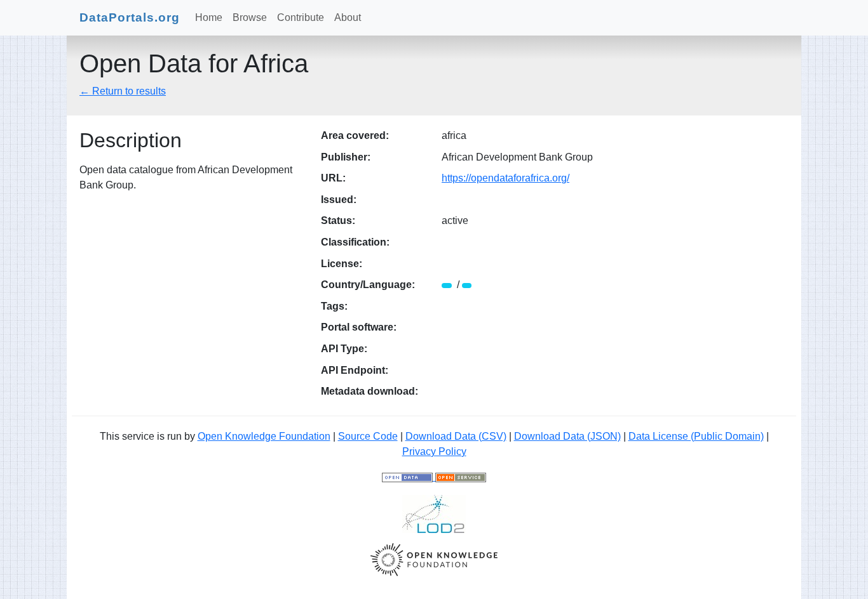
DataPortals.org (129, 17)
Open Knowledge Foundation (264, 436)
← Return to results (122, 91)
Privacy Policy (434, 451)
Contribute (300, 17)
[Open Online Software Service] (460, 476)
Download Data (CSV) (455, 436)
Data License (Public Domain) (696, 436)
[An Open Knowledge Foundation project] (434, 558)
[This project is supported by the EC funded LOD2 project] (434, 513)
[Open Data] (408, 476)
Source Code (368, 436)
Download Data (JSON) (567, 436)
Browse (250, 17)
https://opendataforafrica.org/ (505, 178)
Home (208, 17)
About (347, 17)
